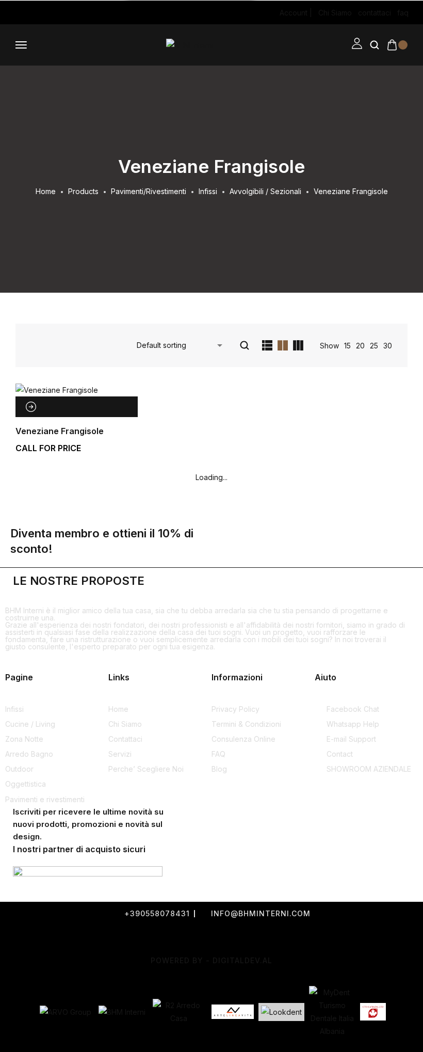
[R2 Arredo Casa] (178, 1011)
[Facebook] (9, 13)
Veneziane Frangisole (59, 431)
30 (387, 345)
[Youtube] (36, 13)
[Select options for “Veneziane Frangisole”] (31, 407)
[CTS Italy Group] (373, 1012)
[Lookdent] (281, 1012)
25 (374, 345)
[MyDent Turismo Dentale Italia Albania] (332, 1012)
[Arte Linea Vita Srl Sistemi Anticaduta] (232, 1012)
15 (347, 345)
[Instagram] (23, 13)
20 (360, 345)
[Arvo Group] (65, 1012)
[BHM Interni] (122, 1012)
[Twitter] (185, 937)
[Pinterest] (49, 13)
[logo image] (189, 44)
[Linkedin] (63, 13)
